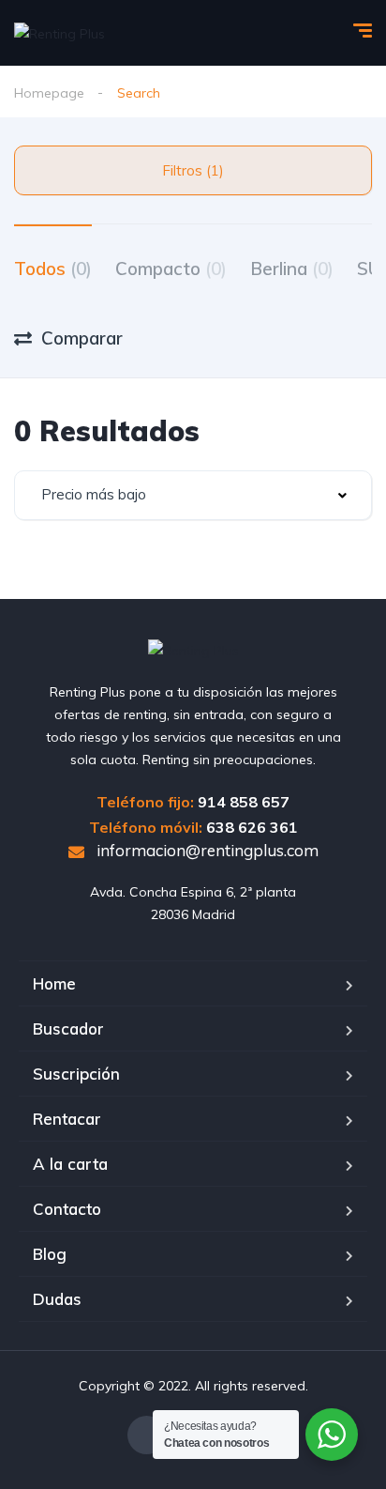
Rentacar (67, 1118)
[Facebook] (146, 1435)
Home (54, 983)
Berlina (292, 268)
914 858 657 (244, 801)
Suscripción (76, 1073)
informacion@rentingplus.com (206, 850)
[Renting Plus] (59, 32)
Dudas (57, 1299)
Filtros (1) (193, 170)
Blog (50, 1254)
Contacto (67, 1209)
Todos (53, 268)
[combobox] (193, 495)
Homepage (49, 92)
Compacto (171, 268)
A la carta (70, 1164)
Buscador (68, 1028)
